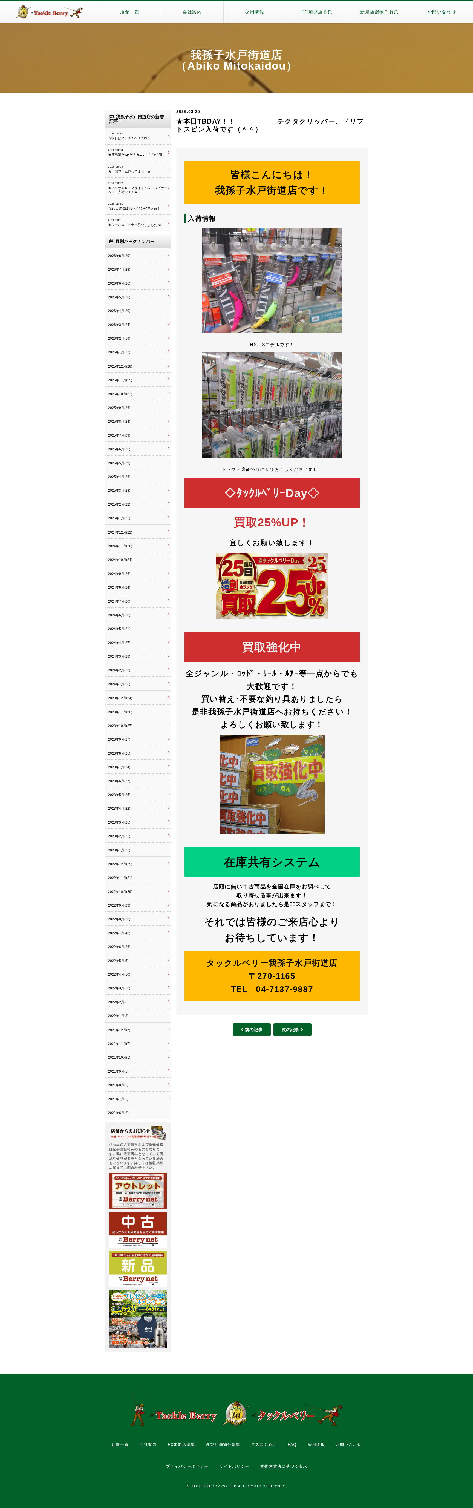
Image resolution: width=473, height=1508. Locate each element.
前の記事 (254, 1029)
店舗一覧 (129, 12)
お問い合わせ (442, 12)
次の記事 (290, 1029)
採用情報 (254, 12)
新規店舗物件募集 (379, 12)
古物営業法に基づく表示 (283, 1466)
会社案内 (192, 12)
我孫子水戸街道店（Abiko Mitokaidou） (237, 60)
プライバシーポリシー (187, 1466)
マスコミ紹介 (264, 1444)
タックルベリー (49, 12)
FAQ (292, 1444)
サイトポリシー (234, 1466)
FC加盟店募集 (317, 12)
